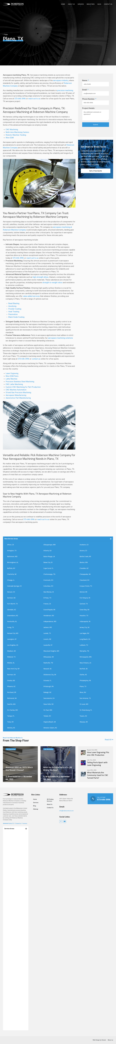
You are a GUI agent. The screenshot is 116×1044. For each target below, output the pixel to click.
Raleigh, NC (47, 692)
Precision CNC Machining (14, 878)
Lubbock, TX (84, 645)
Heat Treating (13, 312)
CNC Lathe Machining (14, 384)
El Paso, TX (47, 598)
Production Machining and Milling (14, 886)
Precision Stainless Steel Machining (20, 381)
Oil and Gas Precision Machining (18, 392)
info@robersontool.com (66, 811)
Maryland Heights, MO (51, 651)
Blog (99, 4)
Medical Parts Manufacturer (14, 951)
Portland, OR (11, 692)
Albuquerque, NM (50, 544)
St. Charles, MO (12, 710)
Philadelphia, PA (85, 680)
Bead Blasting (13, 303)
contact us (36, 359)
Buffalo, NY (11, 568)
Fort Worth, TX (12, 603)
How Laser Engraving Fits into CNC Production (95, 752)
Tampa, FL (10, 716)
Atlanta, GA (47, 550)
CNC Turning (10, 854)
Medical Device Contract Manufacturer (13, 849)
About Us (71, 4)
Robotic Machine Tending (16, 135)
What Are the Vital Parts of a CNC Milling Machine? (58, 764)
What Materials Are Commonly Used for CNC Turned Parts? (95, 774)
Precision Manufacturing (13, 941)
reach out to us (34, 99)
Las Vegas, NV (84, 633)
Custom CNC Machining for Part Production (23, 387)
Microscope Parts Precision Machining (14, 975)
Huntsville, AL (12, 621)
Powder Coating (14, 309)
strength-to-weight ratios (52, 282)
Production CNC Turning (13, 882)
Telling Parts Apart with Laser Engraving (95, 762)
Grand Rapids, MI (49, 609)
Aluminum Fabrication (13, 925)
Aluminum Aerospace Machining (13, 955)
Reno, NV (83, 692)
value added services (31, 296)
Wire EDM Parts (12, 376)
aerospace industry (60, 80)
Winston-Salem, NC (50, 728)
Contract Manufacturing (13, 842)
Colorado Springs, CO (14, 586)
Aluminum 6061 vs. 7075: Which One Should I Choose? (20, 764)
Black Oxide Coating (16, 317)
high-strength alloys (40, 277)
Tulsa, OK (10, 722)
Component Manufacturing (14, 908)
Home (63, 4)
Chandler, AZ (84, 568)
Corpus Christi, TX (86, 586)
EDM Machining (11, 989)
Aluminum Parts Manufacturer (15, 915)
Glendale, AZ (11, 609)
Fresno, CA (47, 603)
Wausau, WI (84, 722)
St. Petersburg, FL (86, 710)
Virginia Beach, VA (50, 722)
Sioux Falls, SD (48, 704)
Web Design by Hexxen (99, 1040)
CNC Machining (12, 129)
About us (110, 1040)
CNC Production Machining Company (14, 834)
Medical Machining (12, 860)
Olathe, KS (83, 674)
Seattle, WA (11, 704)
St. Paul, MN (48, 710)
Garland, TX (84, 603)
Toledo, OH (47, 716)
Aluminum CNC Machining (14, 872)
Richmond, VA (12, 698)
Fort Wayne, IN (85, 598)
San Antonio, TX (85, 698)
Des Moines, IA (49, 592)
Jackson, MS (48, 627)
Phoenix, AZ (11, 686)
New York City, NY (13, 668)
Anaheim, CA (84, 544)
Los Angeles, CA (12, 645)
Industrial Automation (12, 982)
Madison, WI (11, 651)
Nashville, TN (48, 663)
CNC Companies (11, 931)
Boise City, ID (48, 562)
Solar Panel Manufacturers (14, 979)
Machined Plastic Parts (13, 934)
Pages (6, 34)
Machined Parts (11, 918)
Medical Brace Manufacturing (15, 967)
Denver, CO (11, 592)
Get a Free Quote (95, 171)
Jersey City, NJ (84, 627)
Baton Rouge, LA (49, 556)
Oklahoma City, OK (50, 674)
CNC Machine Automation (16, 390)
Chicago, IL (10, 580)
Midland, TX (11, 657)
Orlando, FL (47, 680)
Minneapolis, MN (86, 657)
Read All (108, 739)
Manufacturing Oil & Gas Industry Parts (13, 963)
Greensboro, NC (12, 615)
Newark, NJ (47, 668)
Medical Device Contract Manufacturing (13, 868)
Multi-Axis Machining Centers (17, 132)
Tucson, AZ (83, 716)
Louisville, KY (48, 645)
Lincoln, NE (47, 639)
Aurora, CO (83, 550)
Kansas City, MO (12, 633)
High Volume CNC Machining (15, 986)
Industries (91, 4)
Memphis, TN (84, 651)
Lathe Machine (11, 379)
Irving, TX (10, 627)
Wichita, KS (11, 728)
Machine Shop (10, 921)
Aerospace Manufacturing (16, 395)
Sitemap (35, 809)
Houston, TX (84, 615)
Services (81, 4)
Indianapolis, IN (85, 621)
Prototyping (9, 890)
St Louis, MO (84, 704)
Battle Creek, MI (85, 556)
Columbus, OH (48, 586)
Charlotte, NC (12, 574)
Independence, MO (50, 621)
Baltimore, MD (12, 556)
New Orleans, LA (85, 663)
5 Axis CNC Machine (12, 959)
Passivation (13, 314)
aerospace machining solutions (60, 338)
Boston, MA (84, 562)
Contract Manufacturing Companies (13, 894)
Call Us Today (100, 798)
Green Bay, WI (84, 609)
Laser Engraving (12, 373)
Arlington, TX (11, 550)
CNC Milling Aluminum (13, 947)
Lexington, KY (11, 639)
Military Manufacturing (13, 971)
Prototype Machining (12, 863)
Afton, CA (10, 544)
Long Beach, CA (85, 639)
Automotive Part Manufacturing (18, 398)
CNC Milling (10, 845)
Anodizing (12, 306)
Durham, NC (11, 598)
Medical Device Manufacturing (15, 898)
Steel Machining (11, 928)
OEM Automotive (11, 902)
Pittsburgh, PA (49, 686)
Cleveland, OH (84, 580)
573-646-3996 (20, 99)
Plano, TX (83, 686)
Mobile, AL (11, 663)
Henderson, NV (49, 615)
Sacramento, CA (49, 698)
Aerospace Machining (13, 938)
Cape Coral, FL (48, 568)
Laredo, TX (47, 633)
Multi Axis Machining (12, 857)
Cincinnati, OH (48, 580)
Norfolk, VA (84, 668)
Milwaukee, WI (49, 657)
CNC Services (10, 911)
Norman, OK (11, 674)
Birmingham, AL (12, 562)
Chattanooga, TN (49, 574)
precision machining (65, 90)
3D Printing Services (12, 905)
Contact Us (108, 4)
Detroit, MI (83, 592)
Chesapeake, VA (85, 574)
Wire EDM (10, 138)
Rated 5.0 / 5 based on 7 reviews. (17, 823)
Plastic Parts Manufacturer (14, 944)
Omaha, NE (11, 680)
